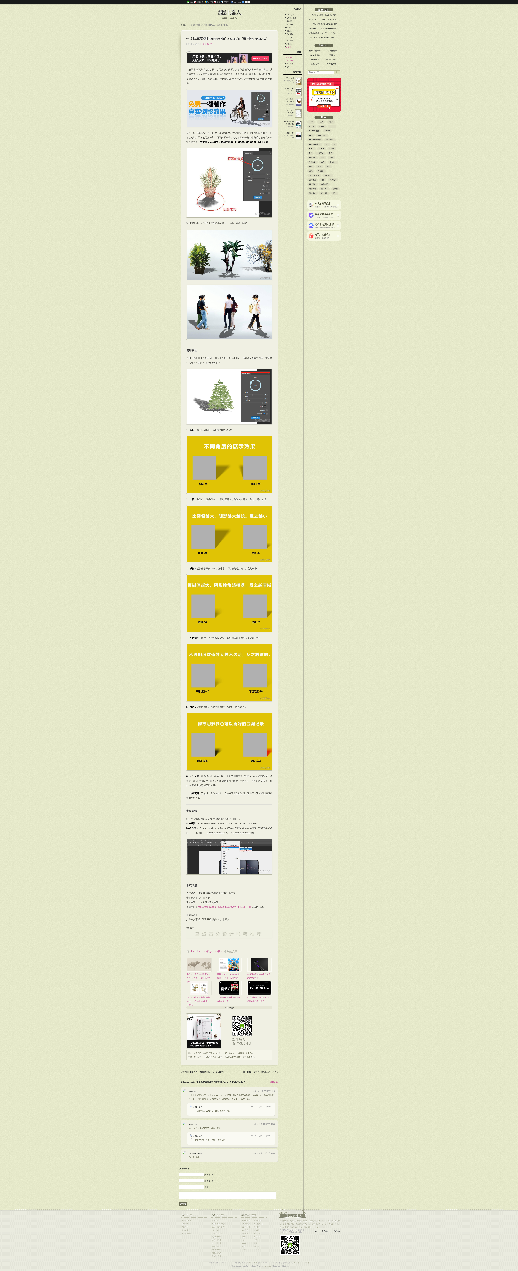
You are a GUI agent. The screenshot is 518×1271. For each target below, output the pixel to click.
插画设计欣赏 (216, 1250)
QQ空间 (210, 2)
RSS (316, 1231)
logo (311, 135)
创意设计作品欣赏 (218, 1227)
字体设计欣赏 (216, 1240)
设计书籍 (289, 64)
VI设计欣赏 (216, 1230)
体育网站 (245, 1233)
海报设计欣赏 (216, 1237)
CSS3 (332, 126)
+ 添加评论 (273, 1082)
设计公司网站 (246, 1227)
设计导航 (289, 61)
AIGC (311, 122)
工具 (322, 162)
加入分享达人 (186, 1233)
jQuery (327, 131)
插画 (319, 166)
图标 (322, 158)
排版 (311, 166)
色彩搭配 (324, 184)
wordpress (268, 1266)
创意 (330, 153)
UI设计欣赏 (216, 1220)
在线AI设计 (290, 57)
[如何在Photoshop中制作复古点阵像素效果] (229, 988)
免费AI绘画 (315, 64)
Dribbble (245, 1243)
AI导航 (288, 47)
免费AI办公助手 (315, 60)
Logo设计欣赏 (217, 1233)
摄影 (328, 166)
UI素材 (321, 149)
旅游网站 (257, 1230)
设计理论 (312, 193)
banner (322, 126)
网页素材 (333, 180)
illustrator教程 (314, 131)
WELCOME (321, 1227)
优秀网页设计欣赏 (218, 1224)
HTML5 (256, 1250)
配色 (334, 193)
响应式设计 (246, 1220)
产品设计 (289, 44)
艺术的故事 (290, 78)
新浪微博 (200, 2)
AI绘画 (311, 126)
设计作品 (289, 24)
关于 (288, 67)
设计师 (335, 189)
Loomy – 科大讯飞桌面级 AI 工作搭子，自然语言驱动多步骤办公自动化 (334, 37)
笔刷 (255, 1243)
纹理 (322, 180)
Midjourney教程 (315, 140)
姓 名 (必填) (208, 1175)
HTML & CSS (291, 37)
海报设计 (321, 171)
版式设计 (327, 175)
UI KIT (311, 149)
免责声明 (185, 1230)
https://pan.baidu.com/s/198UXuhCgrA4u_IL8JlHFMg (224, 907)
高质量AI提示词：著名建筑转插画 (324, 15)
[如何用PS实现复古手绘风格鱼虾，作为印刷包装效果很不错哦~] (199, 988)
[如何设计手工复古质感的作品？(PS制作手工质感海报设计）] (199, 964)
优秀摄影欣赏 (216, 1253)
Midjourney (322, 135)
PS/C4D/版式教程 (315, 55)
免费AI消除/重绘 (315, 51)
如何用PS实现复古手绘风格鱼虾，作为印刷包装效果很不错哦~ (198, 1001)
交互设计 (289, 31)
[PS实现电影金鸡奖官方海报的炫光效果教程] (259, 964)
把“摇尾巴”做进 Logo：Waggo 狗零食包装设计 (325, 33)
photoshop (195, 951)
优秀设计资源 (291, 18)
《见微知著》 (289, 133)
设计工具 (184, 25)
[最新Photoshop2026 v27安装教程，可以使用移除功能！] (229, 964)
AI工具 (321, 122)
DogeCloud (252, 1263)
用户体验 (289, 34)
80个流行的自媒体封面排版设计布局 (324, 24)
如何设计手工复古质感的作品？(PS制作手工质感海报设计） (199, 978)
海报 (311, 171)
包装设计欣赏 (216, 1246)
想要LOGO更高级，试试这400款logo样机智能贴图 (203, 1072)
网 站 (206, 1187)
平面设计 (333, 162)
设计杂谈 (289, 41)
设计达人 (230, 13)
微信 (191, 2)
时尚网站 (257, 1227)
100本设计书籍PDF (333, 60)
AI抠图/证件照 (332, 64)
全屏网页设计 (259, 1224)
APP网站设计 (246, 1224)
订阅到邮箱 (337, 1231)
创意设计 (312, 158)
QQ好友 (226, 2)
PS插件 (219, 951)
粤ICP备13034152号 (301, 1263)
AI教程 (331, 122)
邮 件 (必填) (208, 1181)
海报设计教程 (314, 175)
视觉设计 (289, 21)
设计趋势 (324, 193)
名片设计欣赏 (216, 1243)
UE (327, 144)
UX (310, 153)
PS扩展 (208, 951)
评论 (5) (209, 44)
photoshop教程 (314, 144)
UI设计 (331, 149)
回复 (195, 1091)
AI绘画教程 (290, 15)
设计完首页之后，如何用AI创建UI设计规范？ (325, 20)
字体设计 (312, 162)
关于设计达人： (292, 1212)
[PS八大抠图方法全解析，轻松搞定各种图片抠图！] (259, 988)
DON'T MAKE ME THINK (289, 90)
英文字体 (324, 189)
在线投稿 (185, 1224)
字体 (331, 158)
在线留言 (185, 1227)
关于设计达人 (186, 1220)
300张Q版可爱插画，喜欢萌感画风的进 (259, 1072)
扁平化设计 (258, 1220)
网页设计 (312, 184)
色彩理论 (312, 189)
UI (334, 144)
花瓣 (218, 2)
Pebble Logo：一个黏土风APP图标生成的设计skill (327, 28)
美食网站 (245, 1230)
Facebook (237, 2)
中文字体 (320, 153)
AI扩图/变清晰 (332, 51)
